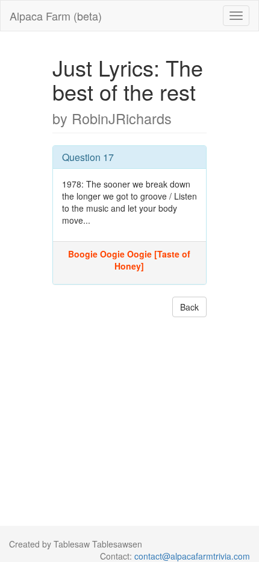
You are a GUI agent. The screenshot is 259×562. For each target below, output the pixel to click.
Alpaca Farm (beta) (56, 16)
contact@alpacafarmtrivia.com (192, 556)
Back (189, 307)
